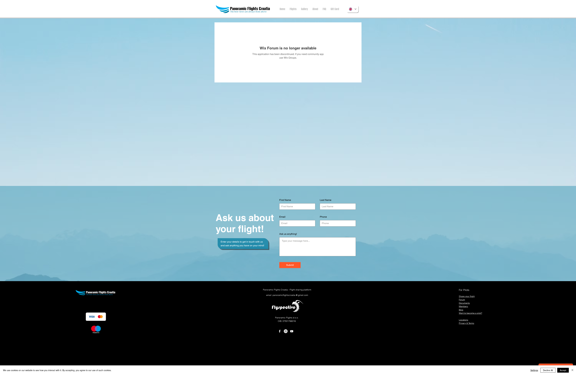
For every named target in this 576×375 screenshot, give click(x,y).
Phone (323, 217)
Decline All (548, 370)
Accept (563, 370)
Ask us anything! (288, 234)
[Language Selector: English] (352, 9)
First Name (285, 200)
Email (282, 217)
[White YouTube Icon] (292, 331)
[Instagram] (286, 331)
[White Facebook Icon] (280, 331)
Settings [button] (534, 370)
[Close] (572, 370)
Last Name (325, 200)
